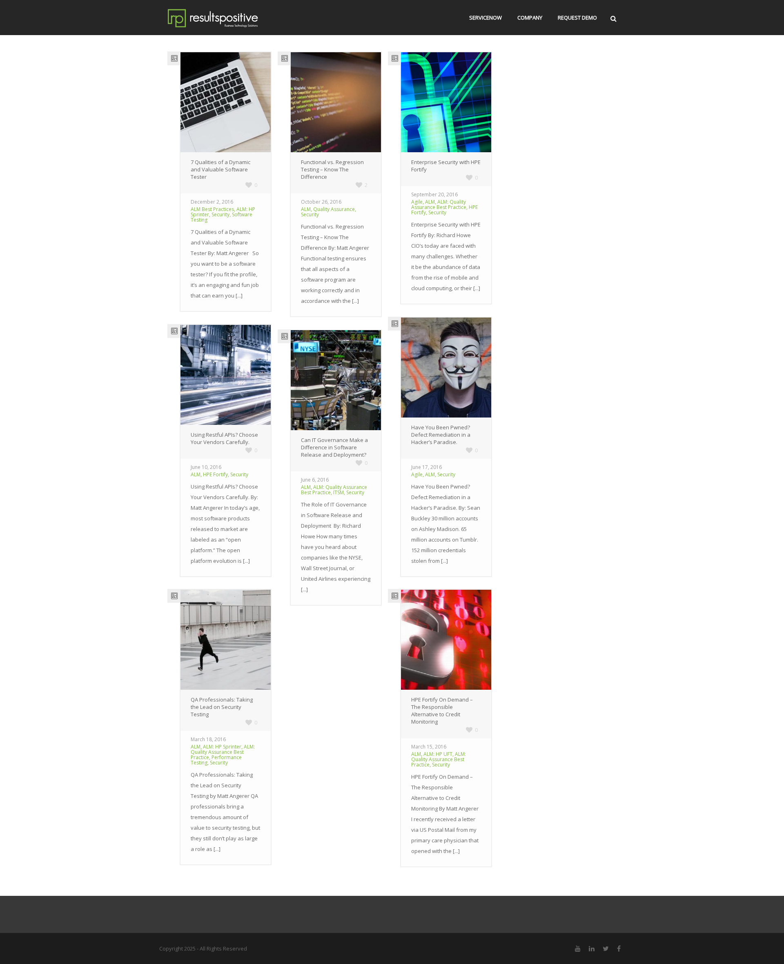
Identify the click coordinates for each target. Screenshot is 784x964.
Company (529, 17)
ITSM (338, 492)
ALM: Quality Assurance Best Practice (438, 204)
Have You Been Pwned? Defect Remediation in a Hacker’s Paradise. (440, 435)
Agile (417, 201)
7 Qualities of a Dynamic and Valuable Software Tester (220, 169)
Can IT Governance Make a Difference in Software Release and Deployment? (334, 447)
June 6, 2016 (315, 479)
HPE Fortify (215, 474)
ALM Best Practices (212, 209)
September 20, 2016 (434, 194)
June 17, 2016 (426, 467)
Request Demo (577, 17)
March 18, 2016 (208, 739)
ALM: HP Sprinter (222, 746)
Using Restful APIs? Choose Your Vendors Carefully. (224, 438)
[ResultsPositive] (225, 17)
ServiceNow (485, 17)
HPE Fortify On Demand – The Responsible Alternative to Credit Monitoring (442, 710)
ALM (306, 209)
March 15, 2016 (428, 746)
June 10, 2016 (206, 467)
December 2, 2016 (212, 201)
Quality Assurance (334, 209)
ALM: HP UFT (437, 754)
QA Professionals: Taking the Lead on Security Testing (222, 707)
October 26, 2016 (321, 201)
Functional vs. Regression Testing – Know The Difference (332, 169)
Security (220, 214)
